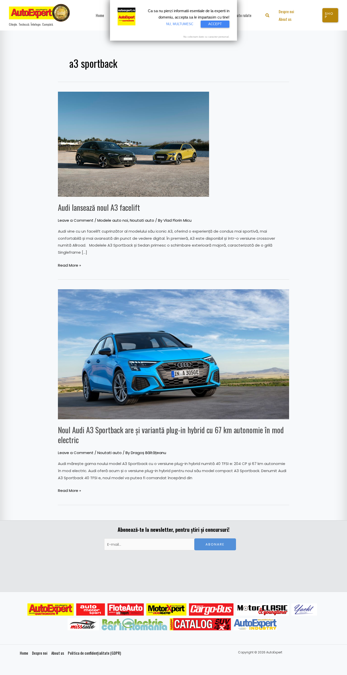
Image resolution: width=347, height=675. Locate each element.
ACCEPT (215, 24)
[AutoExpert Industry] (255, 624)
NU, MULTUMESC (179, 24)
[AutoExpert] (50, 609)
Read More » (69, 265)
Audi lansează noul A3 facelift (99, 207)
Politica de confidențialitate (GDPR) (94, 653)
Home (24, 653)
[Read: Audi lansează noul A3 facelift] (133, 144)
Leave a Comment (75, 220)
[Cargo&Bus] (211, 609)
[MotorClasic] (262, 609)
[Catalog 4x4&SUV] (200, 624)
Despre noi (40, 653)
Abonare (215, 544)
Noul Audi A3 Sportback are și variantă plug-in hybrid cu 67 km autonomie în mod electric (171, 434)
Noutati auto (142, 220)
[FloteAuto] (125, 609)
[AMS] (90, 609)
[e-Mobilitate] (134, 624)
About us (57, 653)
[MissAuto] (83, 624)
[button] (267, 15)
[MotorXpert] (166, 609)
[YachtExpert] (304, 609)
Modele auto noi (112, 220)
